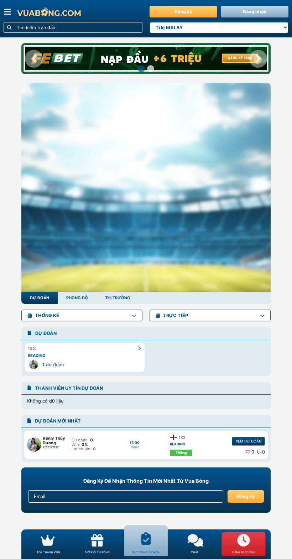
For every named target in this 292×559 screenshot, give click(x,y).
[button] (34, 59)
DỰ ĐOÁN (39, 297)
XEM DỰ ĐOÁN (248, 441)
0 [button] (252, 452)
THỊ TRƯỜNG (117, 297)
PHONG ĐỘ (77, 297)
